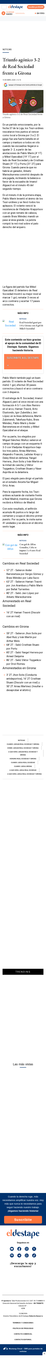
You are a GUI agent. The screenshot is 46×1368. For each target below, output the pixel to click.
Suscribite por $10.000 (35, 7)
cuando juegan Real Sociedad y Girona (23, 744)
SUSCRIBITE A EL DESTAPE (23, 357)
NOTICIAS (21, 740)
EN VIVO (40, 13)
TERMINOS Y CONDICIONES (23, 1323)
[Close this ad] (44, 1353)
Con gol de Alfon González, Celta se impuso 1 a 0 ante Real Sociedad (29, 549)
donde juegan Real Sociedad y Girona (23, 748)
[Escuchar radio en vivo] (3, 13)
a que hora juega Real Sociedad (22, 770)
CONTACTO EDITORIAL (23, 1340)
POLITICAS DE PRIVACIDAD (23, 1328)
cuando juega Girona (23, 766)
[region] (23, 39)
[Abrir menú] (4, 7)
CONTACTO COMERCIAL (23, 1334)
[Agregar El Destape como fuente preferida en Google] (23, 84)
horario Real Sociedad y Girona (23, 759)
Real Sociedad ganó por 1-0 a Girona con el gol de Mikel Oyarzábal (31, 325)
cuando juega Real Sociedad (23, 762)
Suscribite (23, 1220)
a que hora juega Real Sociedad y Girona (24, 774)
